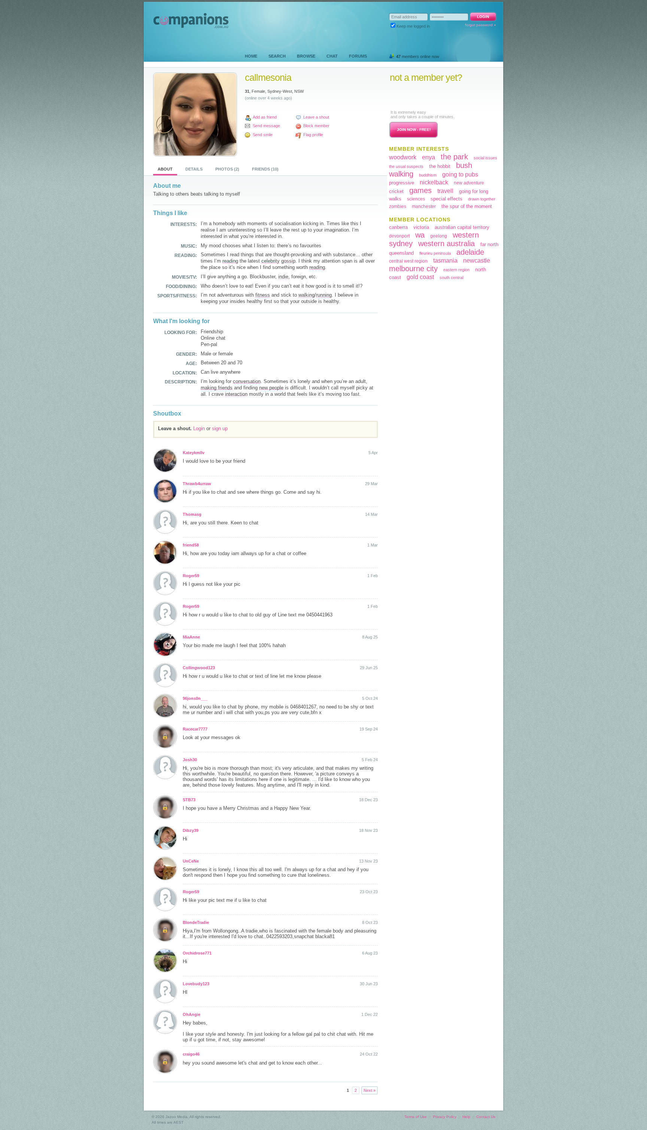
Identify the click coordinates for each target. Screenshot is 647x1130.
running (324, 295)
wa (420, 235)
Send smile (263, 134)
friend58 (191, 545)
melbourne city (413, 268)
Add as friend (265, 117)
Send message (266, 125)
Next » (370, 1090)
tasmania (445, 260)
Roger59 (191, 575)
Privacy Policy (444, 1117)
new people (271, 388)
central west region (408, 261)
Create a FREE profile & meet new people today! (435, 96)
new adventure (469, 183)
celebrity (270, 261)
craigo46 (191, 1054)
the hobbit (439, 166)
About (165, 169)
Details (194, 169)
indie (283, 276)
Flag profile (313, 134)
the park (454, 157)
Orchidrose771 (197, 953)
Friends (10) (265, 169)
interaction (236, 394)
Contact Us (485, 1117)
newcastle (476, 260)
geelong (438, 236)
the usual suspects (406, 166)
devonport (399, 236)
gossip (288, 261)
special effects (446, 199)
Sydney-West (279, 91)
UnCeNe (191, 861)
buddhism (428, 175)
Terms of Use (415, 1117)
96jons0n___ (195, 698)
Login (199, 428)
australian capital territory (462, 227)
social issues (485, 158)
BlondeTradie (196, 922)
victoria (421, 227)
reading (230, 261)
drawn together (481, 199)
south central (451, 277)
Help (466, 1117)
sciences (416, 199)
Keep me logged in (413, 26)
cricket (396, 191)
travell (445, 191)
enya (428, 157)
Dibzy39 (190, 830)
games (420, 190)
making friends (217, 388)
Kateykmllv (193, 452)
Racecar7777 (195, 729)
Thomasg (192, 514)
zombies (397, 206)
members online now (417, 56)
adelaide (470, 252)
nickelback (434, 182)
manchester (424, 206)
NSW (299, 91)
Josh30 (190, 759)
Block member (316, 125)
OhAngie (191, 1014)
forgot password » (480, 25)
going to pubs (460, 174)
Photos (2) (227, 169)
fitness (262, 295)
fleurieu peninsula (435, 253)
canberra (398, 227)
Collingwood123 (199, 667)
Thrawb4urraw (197, 483)
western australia (446, 243)
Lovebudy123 (196, 984)
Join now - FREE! (414, 130)
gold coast (420, 277)
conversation (247, 381)
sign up (220, 428)
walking (306, 295)
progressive (401, 183)
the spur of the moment (466, 206)
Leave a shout (316, 117)
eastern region (456, 269)
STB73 (189, 799)
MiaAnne (191, 637)
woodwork (402, 157)
